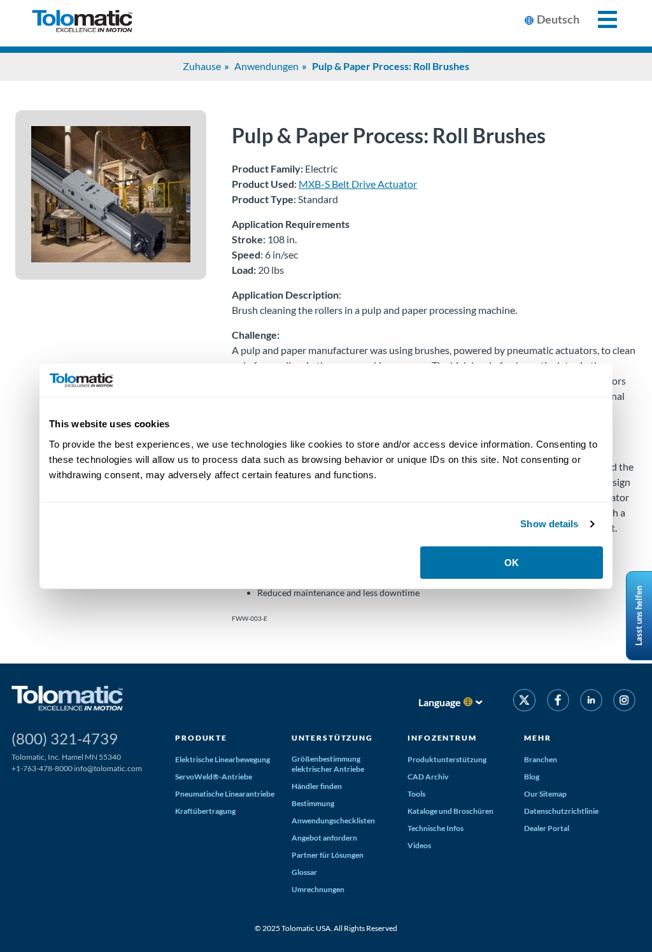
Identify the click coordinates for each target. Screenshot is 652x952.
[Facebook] (557, 702)
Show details (549, 523)
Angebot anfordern (324, 837)
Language (439, 702)
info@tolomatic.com (108, 768)
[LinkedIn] (591, 702)
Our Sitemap (545, 794)
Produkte (201, 737)
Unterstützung (332, 737)
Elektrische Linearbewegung (222, 759)
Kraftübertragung (205, 811)
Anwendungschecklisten (333, 820)
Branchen (540, 759)
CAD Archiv (428, 776)
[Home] (82, 23)
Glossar (304, 872)
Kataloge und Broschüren (450, 811)
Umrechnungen (318, 889)
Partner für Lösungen (328, 855)
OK (511, 562)
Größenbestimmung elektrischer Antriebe (328, 764)
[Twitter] (524, 702)
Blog (531, 776)
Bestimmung (313, 803)
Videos (419, 845)
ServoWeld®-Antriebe (213, 776)
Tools (416, 794)
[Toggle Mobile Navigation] (600, 19)
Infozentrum (442, 737)
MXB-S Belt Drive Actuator (358, 184)
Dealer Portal (546, 828)
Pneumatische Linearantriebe (224, 794)
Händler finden (317, 786)
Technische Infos (436, 828)
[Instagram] (624, 702)
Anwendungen (266, 66)
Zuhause (202, 66)
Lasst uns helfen (639, 616)
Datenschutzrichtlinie (561, 811)
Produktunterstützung (447, 759)
